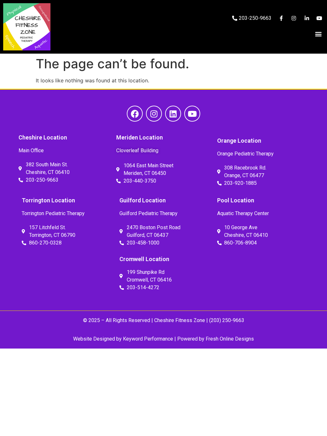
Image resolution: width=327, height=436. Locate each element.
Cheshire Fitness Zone (179, 320)
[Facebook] (135, 114)
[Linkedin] (173, 114)
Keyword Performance (147, 339)
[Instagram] (154, 114)
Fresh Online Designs (230, 339)
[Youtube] (192, 114)
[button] (318, 33)
